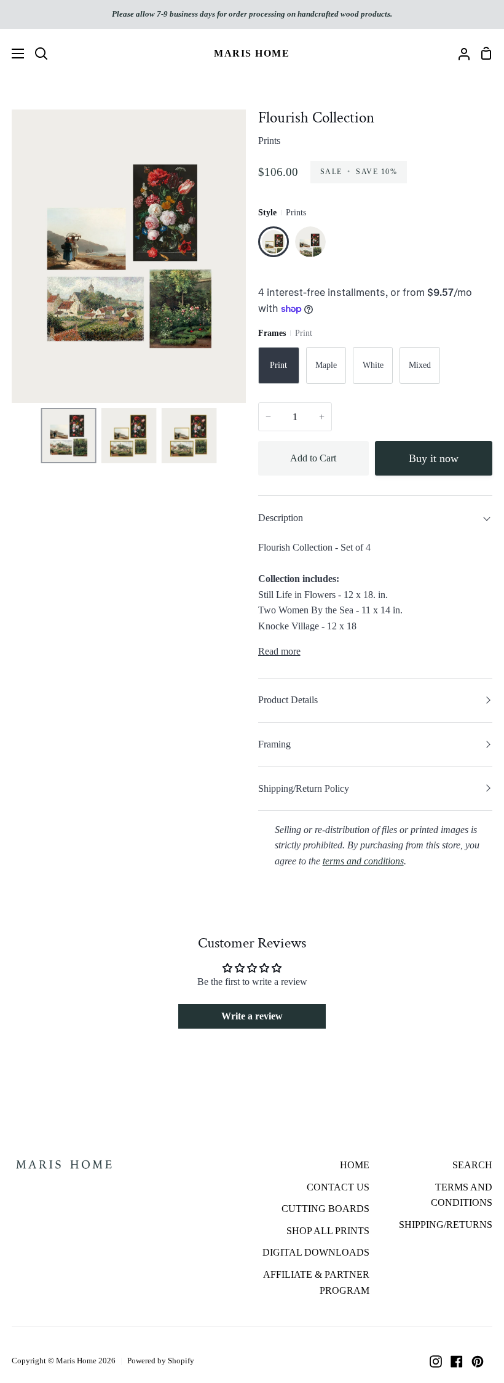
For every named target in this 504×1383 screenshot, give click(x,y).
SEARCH (472, 1165)
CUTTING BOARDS (325, 1208)
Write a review (252, 1016)
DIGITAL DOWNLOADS (315, 1252)
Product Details (288, 700)
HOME (354, 1165)
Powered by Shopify (160, 1360)
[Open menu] (12, 53)
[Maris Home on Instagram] (436, 1361)
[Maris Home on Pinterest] (477, 1361)
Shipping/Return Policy (303, 788)
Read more (279, 651)
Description (280, 517)
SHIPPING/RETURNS (445, 1224)
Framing (274, 744)
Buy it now (434, 458)
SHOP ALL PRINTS (327, 1231)
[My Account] (459, 53)
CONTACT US (338, 1187)
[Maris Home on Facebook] (457, 1361)
